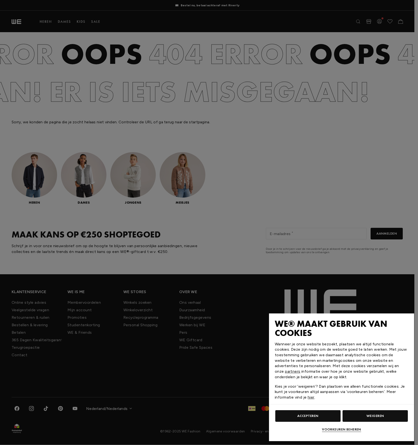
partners (292, 371)
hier (311, 397)
